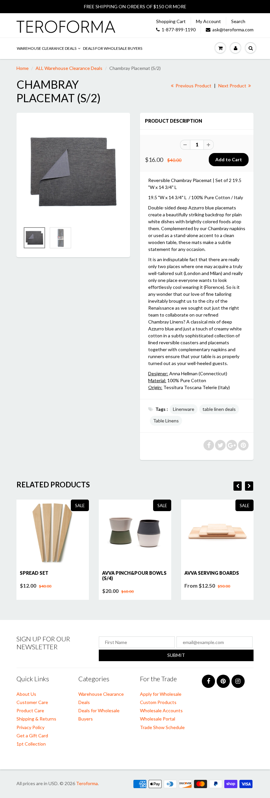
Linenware (183, 409)
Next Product (232, 85)
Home (22, 68)
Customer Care (32, 702)
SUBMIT (176, 655)
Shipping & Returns (36, 718)
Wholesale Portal (157, 718)
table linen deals (219, 409)
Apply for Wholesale (160, 694)
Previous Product (193, 85)
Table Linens (166, 420)
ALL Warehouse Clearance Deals (69, 68)
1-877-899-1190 (179, 29)
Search (238, 21)
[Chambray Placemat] (73, 171)
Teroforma (87, 783)
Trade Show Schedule (162, 727)
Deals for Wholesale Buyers (112, 48)
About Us (26, 694)
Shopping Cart (171, 21)
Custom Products (158, 702)
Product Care (30, 710)
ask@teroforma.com (233, 29)
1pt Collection (31, 744)
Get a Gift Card (32, 735)
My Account (208, 21)
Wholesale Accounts (161, 710)
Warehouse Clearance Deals (46, 48)
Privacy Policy (30, 727)
